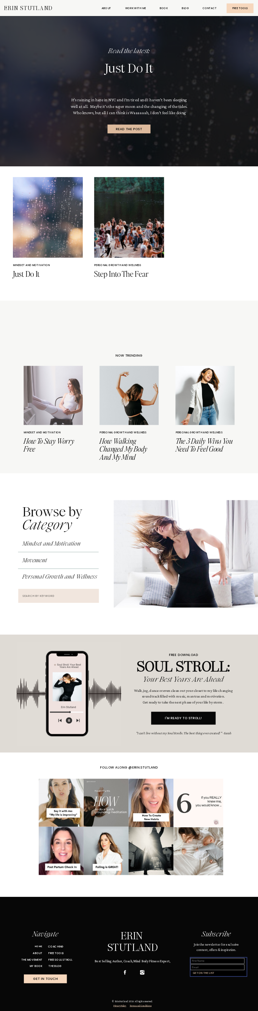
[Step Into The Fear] (129, 217)
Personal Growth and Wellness (117, 265)
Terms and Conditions (141, 1005)
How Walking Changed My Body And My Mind (123, 448)
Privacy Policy (119, 1005)
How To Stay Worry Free (49, 444)
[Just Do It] (129, 145)
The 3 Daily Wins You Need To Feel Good (204, 444)
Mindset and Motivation (31, 265)
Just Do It (129, 68)
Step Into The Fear (121, 274)
